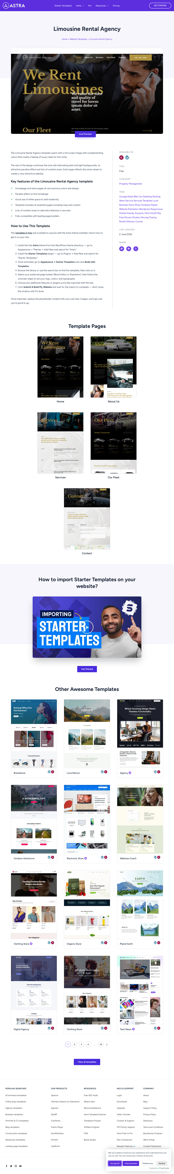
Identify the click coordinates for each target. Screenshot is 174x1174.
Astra (131, 204)
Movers (128, 217)
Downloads (122, 1101)
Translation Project (92, 1120)
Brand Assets (90, 1140)
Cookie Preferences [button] (152, 1146)
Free (121, 217)
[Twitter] (11, 1166)
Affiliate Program (92, 1127)
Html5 (153, 213)
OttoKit (54, 1140)
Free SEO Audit (91, 1095)
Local (155, 200)
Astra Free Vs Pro (125, 1133)
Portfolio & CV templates (17, 1120)
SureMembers (57, 1133)
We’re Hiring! (149, 1140)
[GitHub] (16, 1166)
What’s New (89, 1101)
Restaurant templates (15, 1140)
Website (123, 209)
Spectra (54, 1095)
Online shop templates (15, 1101)
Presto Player (57, 1127)
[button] (82, 5)
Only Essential (131, 1163)
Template (147, 200)
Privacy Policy (149, 1114)
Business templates (14, 1114)
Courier (139, 221)
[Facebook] (6, 1166)
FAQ (86, 1133)
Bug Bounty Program (152, 1133)
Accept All (114, 1163)
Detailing (147, 196)
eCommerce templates (16, 1095)
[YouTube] (20, 1166)
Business (123, 204)
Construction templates (16, 1133)
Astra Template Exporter (95, 1114)
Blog (145, 1101)
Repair (154, 204)
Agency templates (13, 1108)
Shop (137, 204)
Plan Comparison (124, 1140)
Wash (122, 200)
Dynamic (139, 213)
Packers (136, 217)
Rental (122, 221)
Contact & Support (125, 1120)
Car (140, 196)
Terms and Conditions (153, 1127)
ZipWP (54, 1114)
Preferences (147, 1163)
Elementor (133, 209)
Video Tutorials (123, 1114)
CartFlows (55, 1120)
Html (147, 213)
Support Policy (150, 1108)
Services (137, 200)
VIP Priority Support (126, 1127)
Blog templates (12, 1127)
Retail (130, 196)
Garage (123, 196)
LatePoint (55, 1146)
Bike (136, 196)
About (146, 1095)
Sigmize (54, 1108)
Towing (152, 217)
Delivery (130, 221)
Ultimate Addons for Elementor (65, 1101)
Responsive (157, 209)
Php (159, 213)
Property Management (130, 183)
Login (119, 1095)
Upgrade (121, 1108)
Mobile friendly (126, 213)
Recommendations (92, 1108)
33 (101, 1044)
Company (145, 204)
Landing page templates (16, 1146)
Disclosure (148, 1120)
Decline (162, 1163)
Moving (145, 217)
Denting (156, 196)
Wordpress (144, 209)
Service (129, 200)
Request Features (125, 1146)
